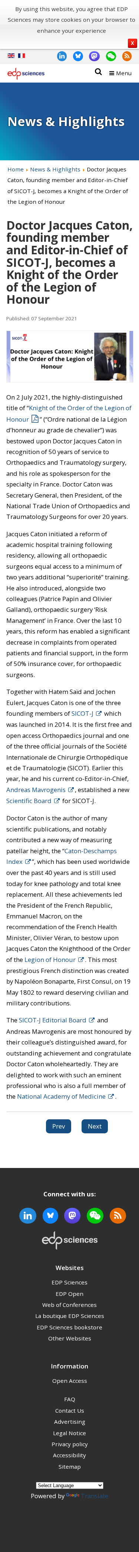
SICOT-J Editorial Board (52, 1020)
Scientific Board (29, 800)
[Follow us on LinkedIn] (59, 56)
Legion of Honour (50, 959)
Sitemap (70, 1466)
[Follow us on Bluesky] (75, 56)
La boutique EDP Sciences (69, 1315)
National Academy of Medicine (61, 1096)
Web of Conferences (69, 1304)
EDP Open (69, 1293)
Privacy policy (70, 1444)
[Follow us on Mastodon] (91, 56)
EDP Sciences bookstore (69, 1327)
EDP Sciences (69, 1282)
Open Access (69, 1380)
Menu (124, 73)
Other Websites (69, 1338)
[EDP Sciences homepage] (25, 75)
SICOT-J (82, 713)
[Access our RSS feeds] (124, 56)
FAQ (69, 1399)
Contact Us (69, 1410)
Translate (94, 1496)
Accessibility (69, 1455)
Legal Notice (69, 1433)
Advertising (69, 1421)
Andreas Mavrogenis (36, 789)
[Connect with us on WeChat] (108, 56)
